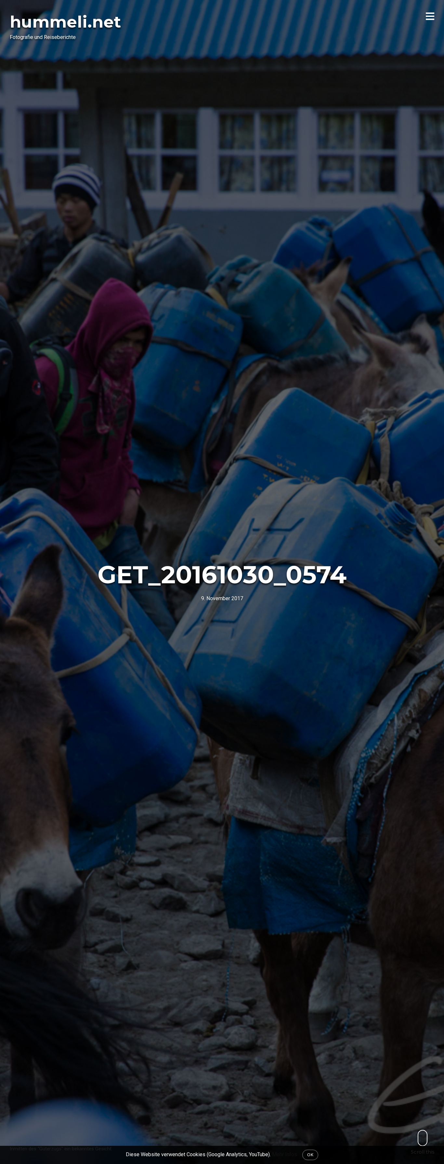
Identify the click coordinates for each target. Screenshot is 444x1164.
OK (310, 1154)
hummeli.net (65, 22)
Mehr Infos (284, 1154)
